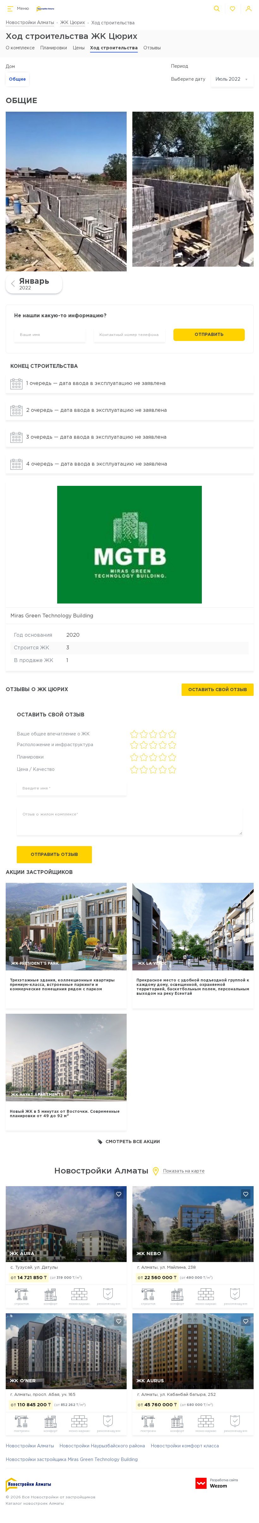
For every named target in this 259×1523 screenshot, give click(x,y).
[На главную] (45, 9)
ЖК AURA (22, 1254)
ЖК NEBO (148, 1254)
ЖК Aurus (150, 1381)
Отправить (209, 335)
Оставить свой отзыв (217, 690)
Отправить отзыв (54, 855)
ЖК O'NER (23, 1381)
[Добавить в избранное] (118, 1194)
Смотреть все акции (132, 1142)
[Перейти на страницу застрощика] (129, 545)
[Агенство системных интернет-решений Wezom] (217, 1483)
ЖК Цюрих (72, 23)
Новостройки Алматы (30, 23)
